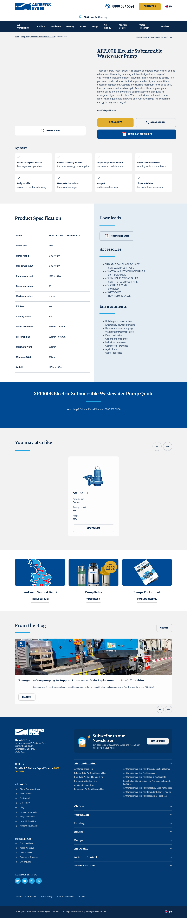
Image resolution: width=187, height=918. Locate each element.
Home (17, 37)
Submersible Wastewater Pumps (42, 37)
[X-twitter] (39, 881)
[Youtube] (25, 881)
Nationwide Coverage (96, 17)
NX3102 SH (80, 493)
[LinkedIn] (18, 881)
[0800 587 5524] (107, 6)
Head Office (22, 740)
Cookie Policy (46, 897)
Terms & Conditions (65, 897)
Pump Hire (25, 37)
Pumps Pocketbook (147, 592)
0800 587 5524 (123, 7)
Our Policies (30, 897)
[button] (157, 446)
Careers (18, 897)
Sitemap (81, 897)
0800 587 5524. (113, 409)
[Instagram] (32, 881)
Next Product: (152, 37)
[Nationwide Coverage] (80, 17)
